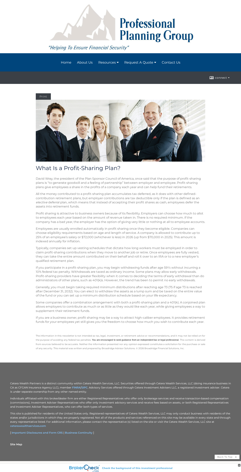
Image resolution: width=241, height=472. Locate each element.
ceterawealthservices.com (28, 426)
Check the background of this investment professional (137, 468)
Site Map (16, 444)
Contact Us (171, 62)
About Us (85, 62)
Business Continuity (78, 432)
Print (43, 96)
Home (66, 62)
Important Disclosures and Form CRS (37, 432)
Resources (107, 62)
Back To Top (225, 456)
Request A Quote (138, 62)
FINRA (76, 387)
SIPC (84, 387)
